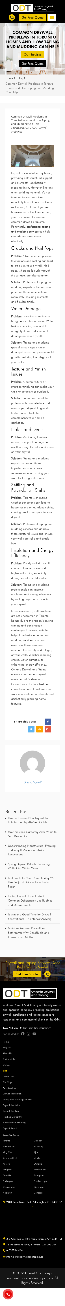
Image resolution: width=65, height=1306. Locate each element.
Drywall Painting (11, 1110)
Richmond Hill (10, 1157)
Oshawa (38, 1163)
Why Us (6, 1047)
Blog (20, 78)
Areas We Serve (11, 1135)
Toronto (6, 1140)
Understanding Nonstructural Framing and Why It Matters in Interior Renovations (32, 850)
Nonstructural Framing (14, 1122)
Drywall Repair (10, 1128)
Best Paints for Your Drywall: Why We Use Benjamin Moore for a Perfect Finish (31, 882)
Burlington (8, 1181)
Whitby (37, 1157)
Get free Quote (32, 17)
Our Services (32, 54)
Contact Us (8, 1076)
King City (7, 1152)
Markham (39, 1186)
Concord (38, 1192)
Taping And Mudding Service (17, 1099)
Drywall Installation (12, 1093)
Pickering (38, 1146)
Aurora (6, 1163)
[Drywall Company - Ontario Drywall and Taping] (32, 7)
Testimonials (9, 1059)
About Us (7, 1053)
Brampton (39, 1175)
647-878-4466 (14, 1250)
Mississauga (40, 1169)
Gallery (6, 1064)
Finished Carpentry (12, 1116)
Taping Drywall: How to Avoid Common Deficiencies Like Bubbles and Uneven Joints (30, 900)
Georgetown (9, 1186)
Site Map (7, 1082)
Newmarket (8, 1146)
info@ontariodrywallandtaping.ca (24, 1256)
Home (9, 78)
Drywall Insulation (11, 1105)
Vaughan (7, 1169)
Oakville (7, 1175)
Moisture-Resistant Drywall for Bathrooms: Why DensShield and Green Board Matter (28, 932)
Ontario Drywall (32, 782)
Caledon (38, 1140)
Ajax (36, 1152)
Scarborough (40, 1181)
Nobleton (7, 1192)
